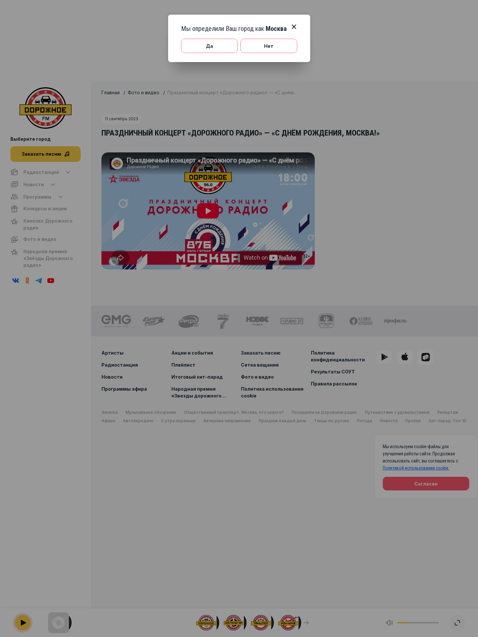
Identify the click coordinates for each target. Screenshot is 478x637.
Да (209, 46)
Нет (268, 46)
